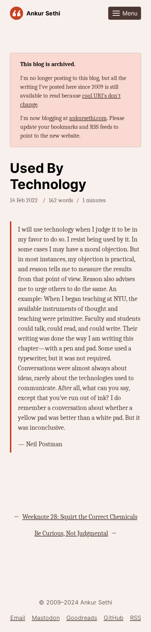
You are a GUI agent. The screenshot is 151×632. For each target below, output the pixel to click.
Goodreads (81, 617)
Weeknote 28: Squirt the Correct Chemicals (79, 517)
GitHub (114, 617)
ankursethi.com (88, 118)
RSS (135, 617)
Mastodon (46, 617)
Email (17, 617)
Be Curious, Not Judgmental (71, 533)
